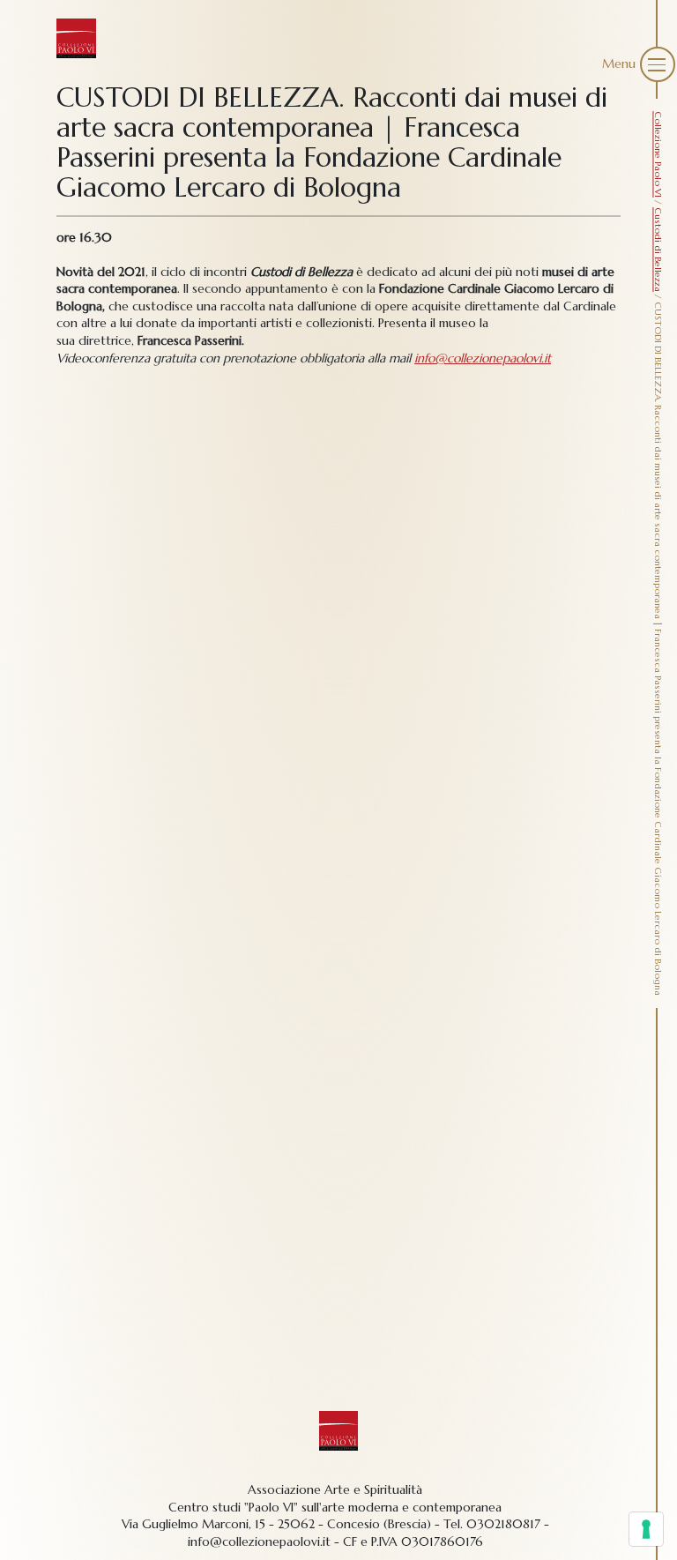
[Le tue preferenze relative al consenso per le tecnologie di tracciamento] (646, 1529)
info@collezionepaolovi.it (482, 358)
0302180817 (503, 1524)
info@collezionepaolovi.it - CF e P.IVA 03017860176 (335, 1541)
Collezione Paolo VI (658, 154)
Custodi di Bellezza (658, 249)
